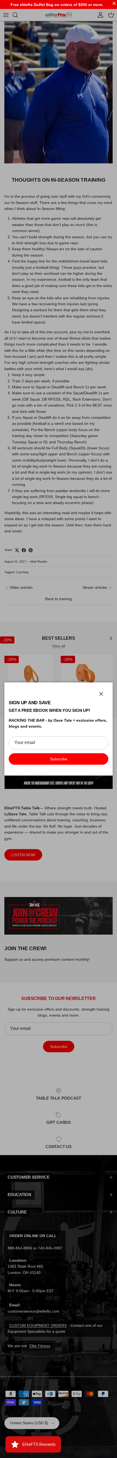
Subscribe (58, 759)
